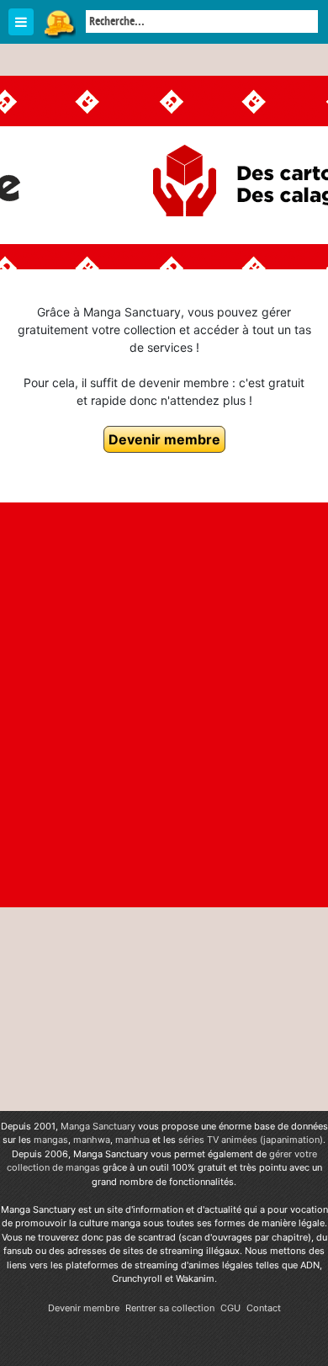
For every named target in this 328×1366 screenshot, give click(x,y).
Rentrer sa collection (169, 1308)
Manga (59, 23)
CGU (230, 1308)
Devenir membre (164, 439)
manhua (132, 1139)
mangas (51, 1139)
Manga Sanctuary (98, 1126)
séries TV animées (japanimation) (250, 1139)
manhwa (91, 1139)
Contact (263, 1308)
